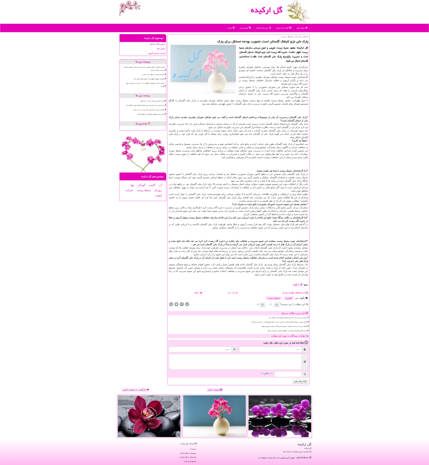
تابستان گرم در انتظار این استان (154, 74)
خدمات (230, 28)
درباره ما (193, 449)
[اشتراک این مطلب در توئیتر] (176, 304)
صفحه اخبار (214, 390)
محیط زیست (244, 28)
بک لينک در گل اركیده (188, 457)
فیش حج (161, 48)
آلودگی (141, 185)
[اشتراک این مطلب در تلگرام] (187, 304)
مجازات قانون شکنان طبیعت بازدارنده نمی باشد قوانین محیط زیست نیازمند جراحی (144, 68)
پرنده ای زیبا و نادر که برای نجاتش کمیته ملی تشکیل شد (288, 317)
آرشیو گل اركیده (190, 461)
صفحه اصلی (300, 28)
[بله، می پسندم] (276, 304)
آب (160, 185)
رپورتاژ (158, 190)
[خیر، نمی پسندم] (262, 304)
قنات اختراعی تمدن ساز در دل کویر (152, 101)
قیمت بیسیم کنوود (156, 53)
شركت (129, 190)
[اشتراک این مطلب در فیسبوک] (181, 304)
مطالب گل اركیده (282, 28)
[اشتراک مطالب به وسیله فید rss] (171, 304)
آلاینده (152, 185)
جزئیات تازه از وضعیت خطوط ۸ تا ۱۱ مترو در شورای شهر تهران (145, 84)
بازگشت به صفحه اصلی (134, 390)
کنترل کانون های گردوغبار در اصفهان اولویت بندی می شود (287, 330)
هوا (132, 185)
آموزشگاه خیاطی (157, 44)
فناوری (288, 298)
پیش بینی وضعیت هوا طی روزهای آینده (151, 114)
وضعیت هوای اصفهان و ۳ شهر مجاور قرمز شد (149, 78)
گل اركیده (267, 10)
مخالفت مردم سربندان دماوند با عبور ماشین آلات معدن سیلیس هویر (284, 326)
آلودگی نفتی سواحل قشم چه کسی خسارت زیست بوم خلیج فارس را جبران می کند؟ (279, 322)
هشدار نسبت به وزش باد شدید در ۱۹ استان (149, 109)
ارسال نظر (299, 381)
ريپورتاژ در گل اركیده (188, 453)
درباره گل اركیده (262, 28)
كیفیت (158, 195)
